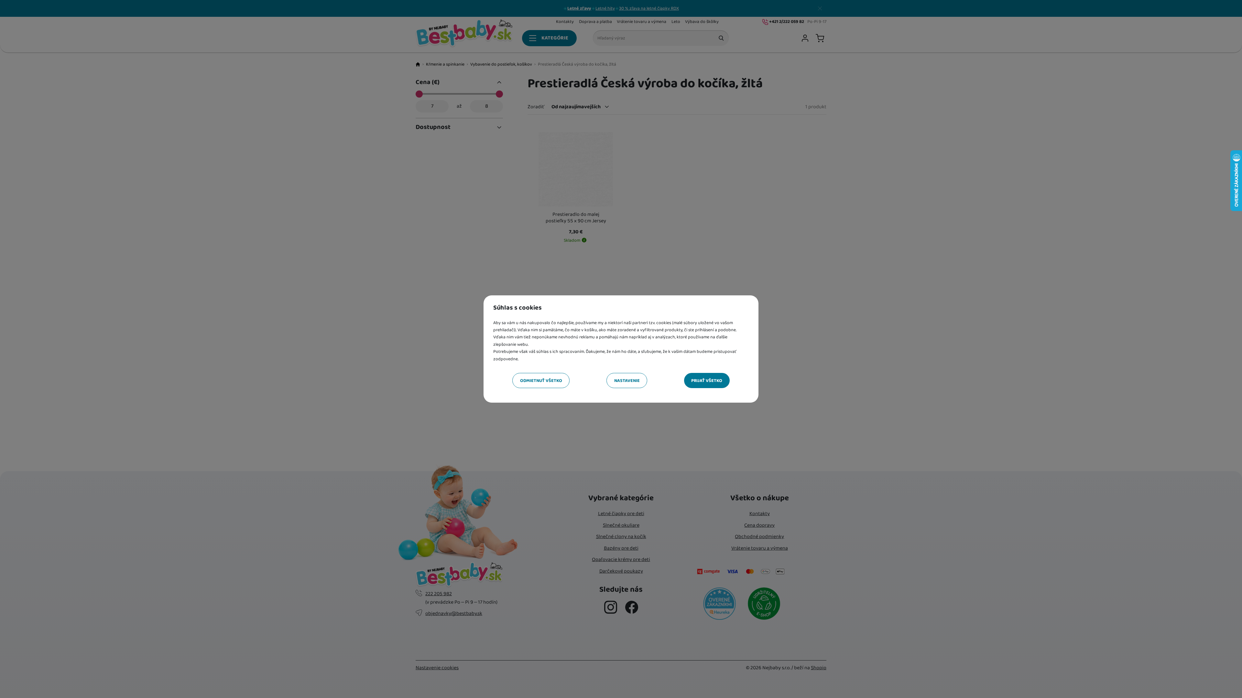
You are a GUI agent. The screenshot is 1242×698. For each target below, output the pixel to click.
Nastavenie (627, 380)
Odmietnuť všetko (541, 380)
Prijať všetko (706, 380)
